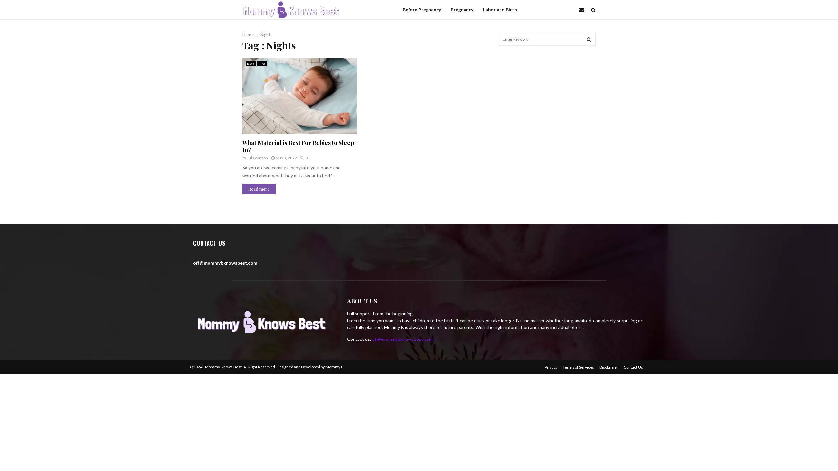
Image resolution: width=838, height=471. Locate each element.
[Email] (583, 10)
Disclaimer (608, 367)
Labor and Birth (500, 9)
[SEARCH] (589, 39)
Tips (262, 64)
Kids (250, 64)
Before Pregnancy (422, 9)
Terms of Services (578, 367)
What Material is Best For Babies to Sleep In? (298, 146)
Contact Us (633, 367)
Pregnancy (462, 9)
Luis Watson (257, 157)
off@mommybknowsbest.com (402, 339)
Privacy (551, 367)
